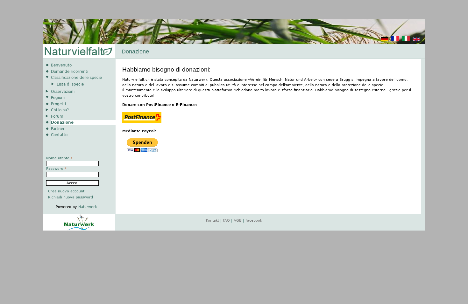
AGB (238, 220)
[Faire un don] (395, 40)
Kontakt (212, 220)
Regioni (58, 97)
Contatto (59, 135)
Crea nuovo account (66, 191)
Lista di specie (70, 84)
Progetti (58, 104)
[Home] (78, 51)
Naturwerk (87, 207)
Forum (57, 116)
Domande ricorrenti (69, 71)
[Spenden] (384, 40)
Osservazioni (62, 91)
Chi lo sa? (60, 110)
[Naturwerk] (79, 229)
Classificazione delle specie (76, 77)
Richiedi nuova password (70, 197)
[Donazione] (406, 40)
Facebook (253, 220)
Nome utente (59, 158)
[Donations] (416, 40)
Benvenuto (61, 65)
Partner (58, 129)
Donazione (62, 122)
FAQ (226, 220)
